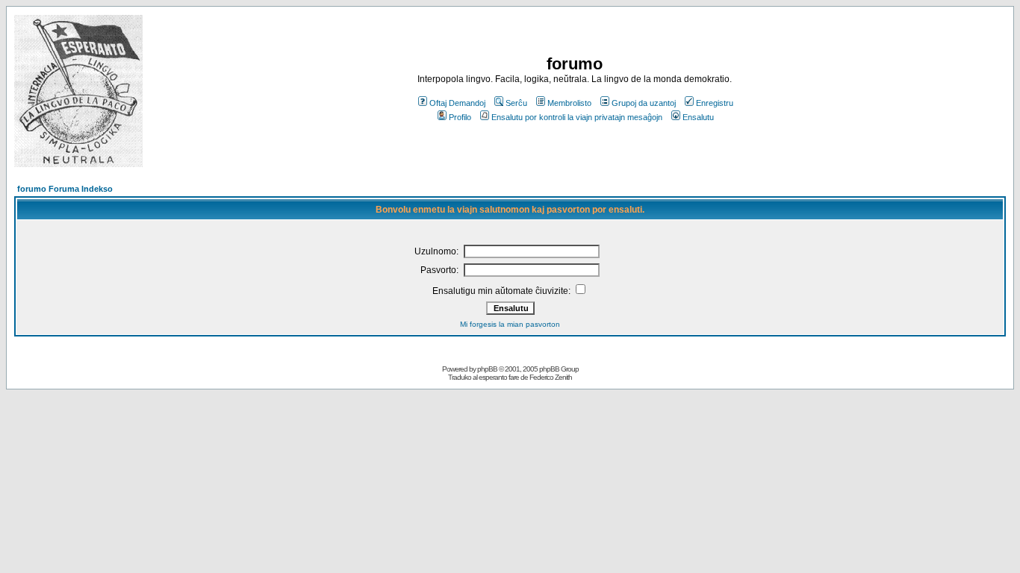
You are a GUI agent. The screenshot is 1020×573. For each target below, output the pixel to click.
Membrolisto (569, 102)
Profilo (460, 117)
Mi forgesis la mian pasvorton (510, 324)
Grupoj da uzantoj (644, 102)
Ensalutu (698, 117)
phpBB (487, 369)
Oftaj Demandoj (457, 102)
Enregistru (714, 102)
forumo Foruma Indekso (65, 188)
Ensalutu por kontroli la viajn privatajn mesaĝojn (576, 117)
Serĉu (516, 102)
